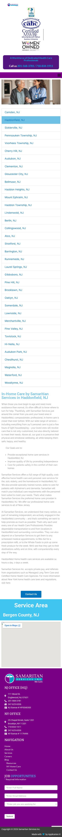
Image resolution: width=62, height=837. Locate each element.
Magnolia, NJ (12, 367)
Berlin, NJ (10, 220)
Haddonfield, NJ (15, 120)
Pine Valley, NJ (14, 328)
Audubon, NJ (13, 158)
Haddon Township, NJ (18, 205)
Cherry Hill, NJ (13, 150)
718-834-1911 (44, 66)
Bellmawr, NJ (12, 181)
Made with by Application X (46, 834)
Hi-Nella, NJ (12, 344)
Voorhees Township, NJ (19, 143)
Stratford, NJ (12, 243)
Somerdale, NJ (14, 305)
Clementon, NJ (14, 166)
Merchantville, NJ (15, 320)
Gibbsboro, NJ (13, 274)
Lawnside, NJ (13, 313)
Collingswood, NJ (15, 228)
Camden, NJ (12, 112)
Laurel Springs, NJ (16, 266)
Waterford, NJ (13, 375)
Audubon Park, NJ (16, 351)
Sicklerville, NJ (13, 127)
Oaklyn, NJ (11, 297)
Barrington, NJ (13, 251)
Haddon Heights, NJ (17, 189)
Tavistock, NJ (13, 336)
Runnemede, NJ (14, 259)
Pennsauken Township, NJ (21, 135)
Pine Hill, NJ (12, 282)
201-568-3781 (25, 66)
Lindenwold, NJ (14, 212)
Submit (9, 816)
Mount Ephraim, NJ (16, 197)
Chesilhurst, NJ (14, 359)
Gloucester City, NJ (16, 174)
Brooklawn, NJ (13, 290)
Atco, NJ (10, 235)
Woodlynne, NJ (14, 382)
